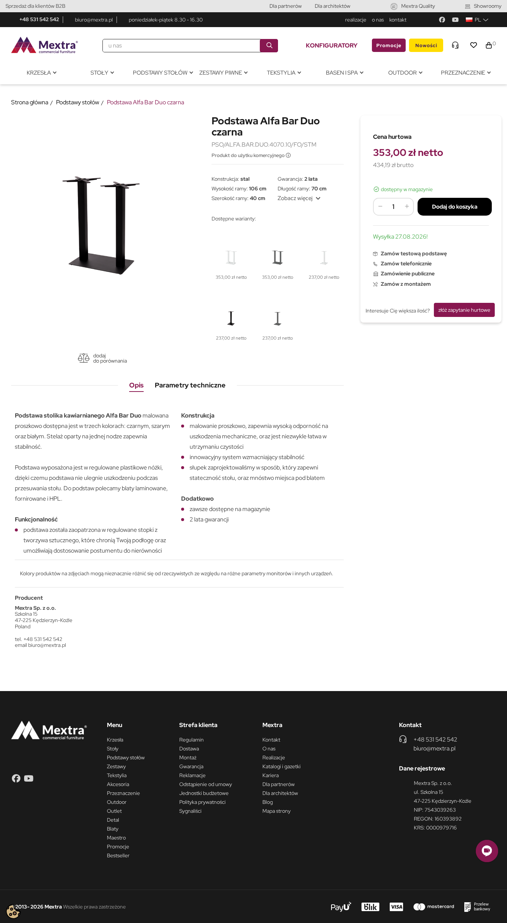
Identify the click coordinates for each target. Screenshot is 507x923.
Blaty (112, 828)
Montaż (187, 757)
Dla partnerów (285, 6)
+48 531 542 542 (39, 19)
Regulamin (191, 739)
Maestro (116, 837)
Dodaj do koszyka (454, 206)
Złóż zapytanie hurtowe (464, 310)
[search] (269, 45)
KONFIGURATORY (331, 45)
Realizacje (273, 757)
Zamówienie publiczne (408, 273)
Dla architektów (332, 6)
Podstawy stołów (126, 757)
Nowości (426, 45)
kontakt (397, 19)
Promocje (389, 45)
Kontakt (271, 739)
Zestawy (116, 766)
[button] (487, 851)
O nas (268, 748)
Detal (113, 819)
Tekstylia (117, 775)
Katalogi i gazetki (281, 766)
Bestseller (118, 855)
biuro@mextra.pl (94, 19)
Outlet (114, 811)
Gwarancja (191, 766)
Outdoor (117, 802)
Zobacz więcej (300, 198)
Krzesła (115, 739)
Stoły (112, 748)
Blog (267, 802)
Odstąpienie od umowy (205, 784)
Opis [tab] (136, 385)
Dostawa (189, 748)
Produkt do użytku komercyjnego (249, 155)
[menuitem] (41, 73)
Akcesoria (118, 784)
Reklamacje (192, 775)
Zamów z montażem (406, 284)
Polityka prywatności (202, 802)
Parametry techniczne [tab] (190, 385)
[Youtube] (455, 20)
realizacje (355, 19)
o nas (378, 19)
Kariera (270, 775)
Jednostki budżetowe (204, 793)
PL (478, 19)
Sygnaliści (190, 811)
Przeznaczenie (123, 793)
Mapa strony (276, 811)
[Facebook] (442, 20)
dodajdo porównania (110, 358)
